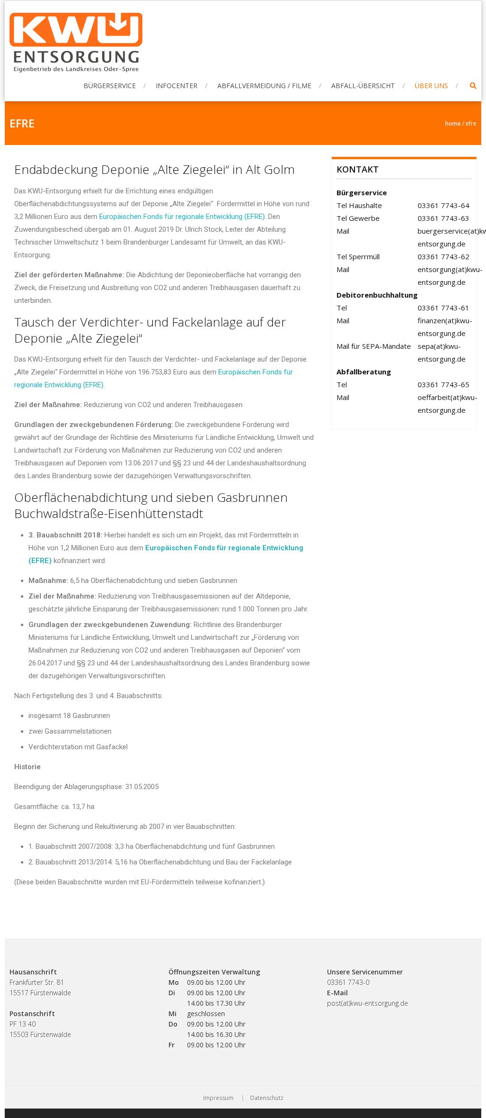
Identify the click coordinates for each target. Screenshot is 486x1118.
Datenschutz (266, 1098)
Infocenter (176, 85)
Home (453, 123)
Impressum (218, 1098)
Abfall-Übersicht (363, 85)
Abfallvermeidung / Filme (264, 85)
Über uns (431, 85)
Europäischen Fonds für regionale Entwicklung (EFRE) (182, 216)
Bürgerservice (110, 85)
